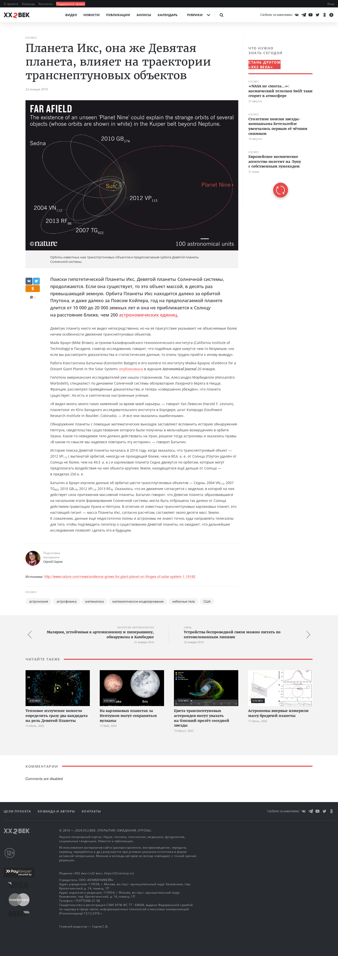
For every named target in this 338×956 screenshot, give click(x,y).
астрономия (38, 601)
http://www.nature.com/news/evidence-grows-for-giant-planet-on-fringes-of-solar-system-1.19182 (119, 576)
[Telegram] (304, 15)
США (207, 601)
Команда (29, 4)
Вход (330, 4)
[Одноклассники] (324, 15)
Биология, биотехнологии (136, 627)
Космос (31, 37)
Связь (188, 627)
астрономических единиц (148, 315)
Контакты (46, 4)
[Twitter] (317, 15)
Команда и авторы (57, 811)
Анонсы (144, 15)
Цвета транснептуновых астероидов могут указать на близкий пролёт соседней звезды (201, 718)
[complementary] (278, 121)
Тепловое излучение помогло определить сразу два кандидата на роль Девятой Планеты (56, 716)
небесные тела (183, 601)
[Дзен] (331, 15)
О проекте (11, 4)
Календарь (167, 15)
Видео (71, 15)
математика (94, 601)
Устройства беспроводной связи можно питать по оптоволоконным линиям (232, 634)
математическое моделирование (138, 601)
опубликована (131, 369)
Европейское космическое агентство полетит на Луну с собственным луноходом (274, 161)
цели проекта (18, 811)
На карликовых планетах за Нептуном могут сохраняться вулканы (128, 716)
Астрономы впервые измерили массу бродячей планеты (278, 713)
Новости (91, 15)
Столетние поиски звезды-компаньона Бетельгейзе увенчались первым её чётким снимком (277, 126)
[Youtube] (311, 15)
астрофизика (66, 601)
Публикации (118, 15)
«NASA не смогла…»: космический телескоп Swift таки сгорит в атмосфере (280, 91)
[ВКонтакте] (297, 15)
